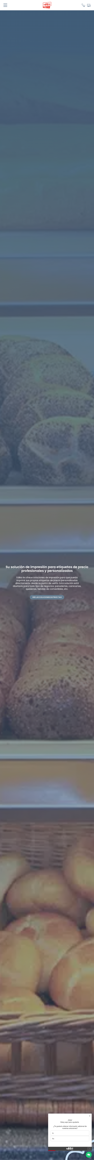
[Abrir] (5, 5)
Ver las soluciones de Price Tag (47, 597)
